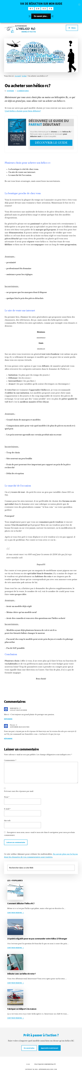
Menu (73, 28)
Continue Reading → (15, 913)
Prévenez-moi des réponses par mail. (19, 791)
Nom (6, 797)
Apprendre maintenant (49, 1048)
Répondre (8, 719)
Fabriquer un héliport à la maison (21, 1008)
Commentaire (10, 760)
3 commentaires (23, 91)
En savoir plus (29, 1048)
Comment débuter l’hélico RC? (20, 903)
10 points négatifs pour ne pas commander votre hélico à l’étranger (37, 938)
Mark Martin (14, 708)
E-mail (7, 809)
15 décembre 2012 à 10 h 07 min (19, 727)
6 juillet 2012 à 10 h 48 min (18, 710)
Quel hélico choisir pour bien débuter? (23, 111)
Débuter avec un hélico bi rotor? (21, 973)
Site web (7, 821)
